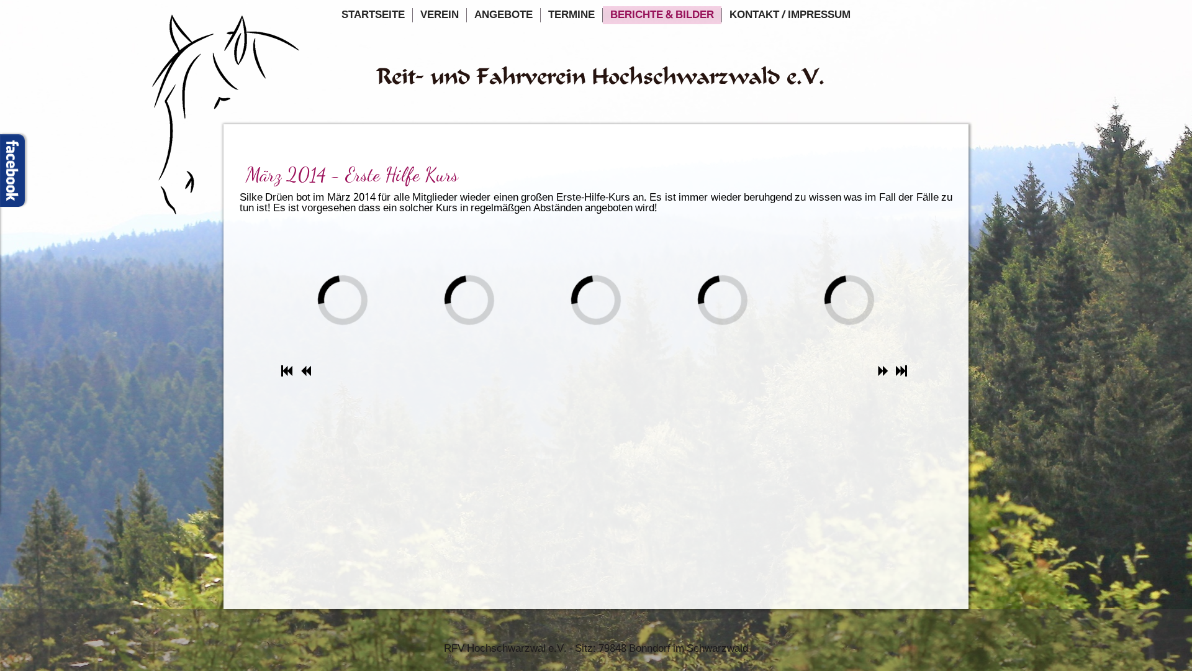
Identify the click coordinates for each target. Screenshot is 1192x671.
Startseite (373, 15)
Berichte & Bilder (662, 15)
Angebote (503, 15)
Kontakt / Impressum (790, 15)
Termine (571, 15)
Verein (439, 15)
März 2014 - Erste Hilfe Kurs (352, 174)
